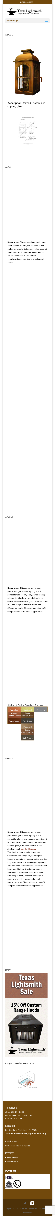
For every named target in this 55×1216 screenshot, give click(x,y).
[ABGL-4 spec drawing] (27, 947)
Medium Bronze (27, 732)
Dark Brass (27, 721)
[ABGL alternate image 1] (27, 499)
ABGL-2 (9, 35)
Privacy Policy (12, 1157)
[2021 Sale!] (26, 1056)
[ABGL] (27, 236)
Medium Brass (27, 716)
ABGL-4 (9, 758)
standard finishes (28, 849)
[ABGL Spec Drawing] (27, 327)
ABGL (8, 167)
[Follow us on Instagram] (32, 1203)
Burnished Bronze (27, 728)
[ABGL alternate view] (27, 377)
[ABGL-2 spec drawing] (27, 144)
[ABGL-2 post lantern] (27, 97)
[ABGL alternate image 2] (27, 432)
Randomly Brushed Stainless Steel (41, 713)
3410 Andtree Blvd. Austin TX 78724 (21, 1130)
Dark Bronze (27, 738)
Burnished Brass (27, 712)
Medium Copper (14, 716)
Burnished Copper (14, 712)
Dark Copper (14, 721)
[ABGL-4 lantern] (27, 826)
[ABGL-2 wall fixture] (27, 582)
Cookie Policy (12, 1161)
